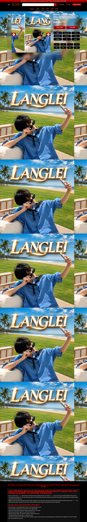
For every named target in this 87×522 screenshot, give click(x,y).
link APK (20, 495)
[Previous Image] (14, 34)
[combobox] (38, 4)
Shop (9, 4)
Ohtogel (52, 495)
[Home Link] (16, 5)
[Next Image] (48, 34)
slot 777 (74, 500)
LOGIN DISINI (72, 27)
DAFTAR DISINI (59, 27)
